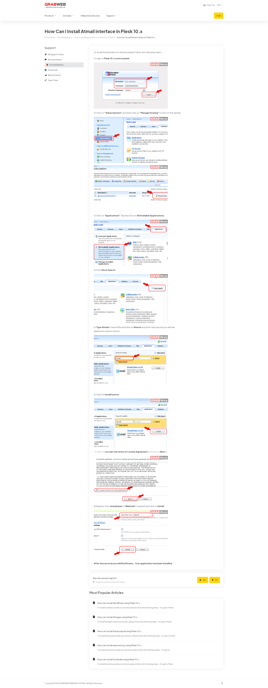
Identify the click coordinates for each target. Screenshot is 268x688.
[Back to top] (222, 683)
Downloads (53, 70)
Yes (204, 580)
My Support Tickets (56, 54)
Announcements (55, 60)
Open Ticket (53, 80)
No (216, 580)
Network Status (54, 75)
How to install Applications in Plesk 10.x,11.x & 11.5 (94, 37)
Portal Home (50, 37)
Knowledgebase (65, 37)
